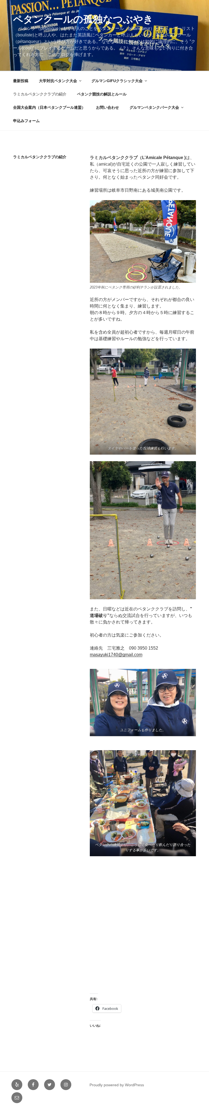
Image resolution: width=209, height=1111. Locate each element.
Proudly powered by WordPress (117, 1085)
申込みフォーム (26, 121)
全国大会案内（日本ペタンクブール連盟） (49, 107)
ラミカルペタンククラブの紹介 (39, 94)
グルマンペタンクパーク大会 (154, 107)
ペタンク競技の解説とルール (102, 94)
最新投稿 (20, 81)
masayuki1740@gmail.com (116, 654)
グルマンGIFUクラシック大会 (117, 81)
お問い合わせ (107, 107)
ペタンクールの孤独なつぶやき (83, 19)
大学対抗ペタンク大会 (58, 81)
